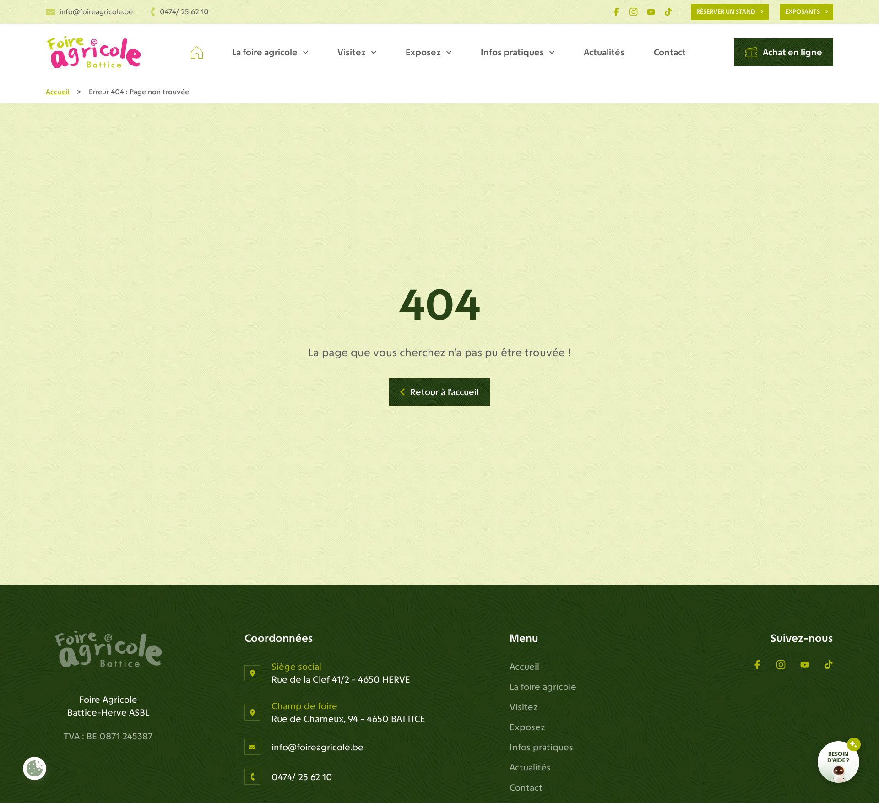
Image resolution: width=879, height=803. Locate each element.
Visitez (351, 52)
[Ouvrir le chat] (839, 762)
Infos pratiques (512, 52)
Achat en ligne (792, 52)
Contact (670, 52)
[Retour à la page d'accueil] (108, 649)
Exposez (423, 52)
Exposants (802, 12)
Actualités (604, 52)
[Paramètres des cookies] (35, 768)
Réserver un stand (725, 12)
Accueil (58, 91)
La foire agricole (265, 52)
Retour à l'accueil (444, 391)
